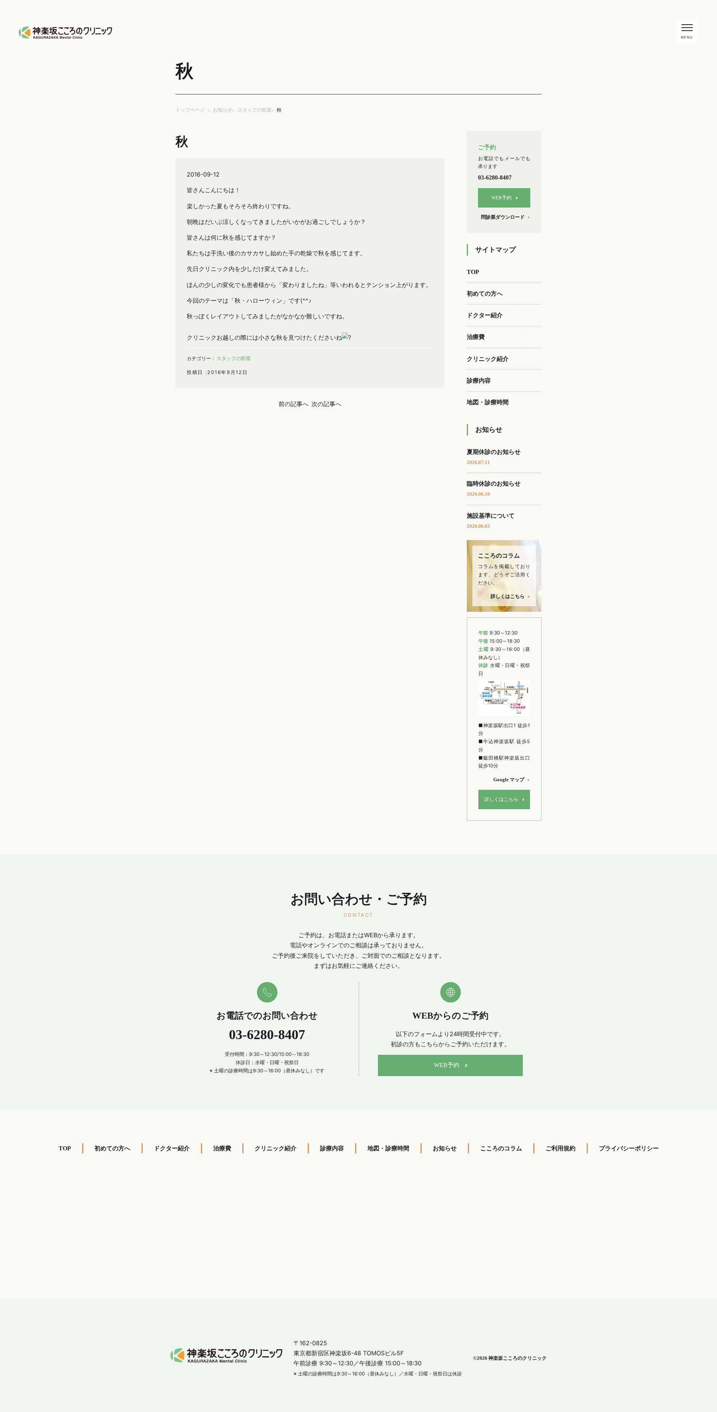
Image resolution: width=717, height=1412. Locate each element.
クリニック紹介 (488, 359)
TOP (473, 272)
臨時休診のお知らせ (494, 488)
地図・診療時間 (488, 402)
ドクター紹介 (485, 315)
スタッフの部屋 (234, 358)
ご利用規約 (560, 1148)
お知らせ (445, 1148)
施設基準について (491, 520)
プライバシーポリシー (629, 1148)
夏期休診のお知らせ (494, 457)
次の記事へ (326, 404)
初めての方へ (485, 293)
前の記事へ (293, 404)
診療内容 (479, 380)
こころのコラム (501, 1148)
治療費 (476, 337)
